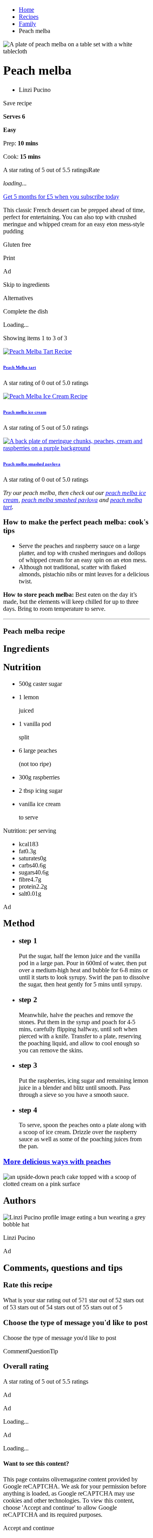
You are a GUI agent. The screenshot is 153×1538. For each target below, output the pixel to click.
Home (26, 9)
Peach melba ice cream (24, 412)
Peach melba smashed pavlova (31, 464)
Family (27, 23)
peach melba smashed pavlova (60, 500)
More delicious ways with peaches (57, 1161)
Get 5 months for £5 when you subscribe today (61, 196)
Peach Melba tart (19, 367)
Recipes (28, 16)
